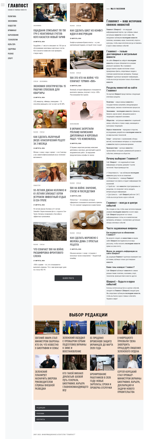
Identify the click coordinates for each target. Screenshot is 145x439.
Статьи (78, 25)
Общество (12, 25)
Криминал (12, 30)
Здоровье (12, 49)
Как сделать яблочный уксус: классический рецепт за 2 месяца (49, 140)
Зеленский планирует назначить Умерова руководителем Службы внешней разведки (46, 380)
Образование (13, 35)
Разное (11, 53)
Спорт (10, 58)
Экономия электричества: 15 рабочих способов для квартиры (49, 89)
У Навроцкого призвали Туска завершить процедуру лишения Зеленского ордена (129, 344)
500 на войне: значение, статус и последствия (83, 189)
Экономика (12, 21)
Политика (12, 16)
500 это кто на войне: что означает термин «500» (84, 79)
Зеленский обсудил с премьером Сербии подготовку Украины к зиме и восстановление (74, 344)
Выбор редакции (88, 314)
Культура (11, 44)
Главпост (18, 5)
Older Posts (68, 278)
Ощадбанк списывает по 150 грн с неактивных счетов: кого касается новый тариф (49, 33)
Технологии (13, 39)
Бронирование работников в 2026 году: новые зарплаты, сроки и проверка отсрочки (101, 380)
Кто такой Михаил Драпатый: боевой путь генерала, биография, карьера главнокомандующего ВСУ (75, 381)
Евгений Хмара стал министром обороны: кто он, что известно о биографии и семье (47, 343)
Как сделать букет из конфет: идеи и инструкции (86, 32)
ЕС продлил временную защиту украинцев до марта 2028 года (101, 343)
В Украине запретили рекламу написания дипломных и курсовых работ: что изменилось (84, 134)
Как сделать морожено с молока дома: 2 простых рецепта (84, 241)
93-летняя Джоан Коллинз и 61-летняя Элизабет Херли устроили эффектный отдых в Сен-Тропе (49, 195)
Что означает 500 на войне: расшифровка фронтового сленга (48, 252)
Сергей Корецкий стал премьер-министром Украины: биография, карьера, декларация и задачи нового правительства (129, 382)
